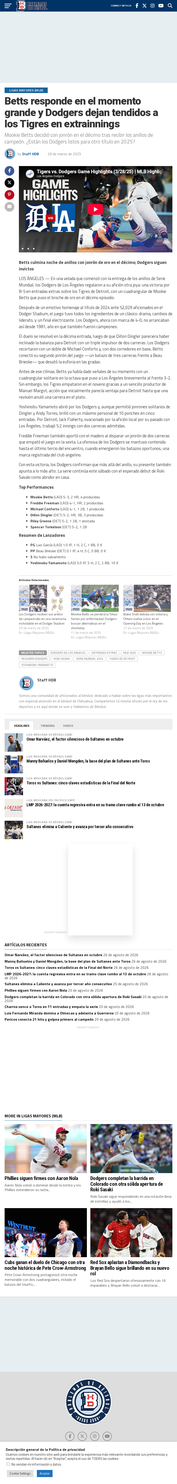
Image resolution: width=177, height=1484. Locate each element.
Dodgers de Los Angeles (68, 652)
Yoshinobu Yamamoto (37, 665)
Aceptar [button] (45, 1473)
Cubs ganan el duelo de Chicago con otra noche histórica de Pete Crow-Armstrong (45, 1265)
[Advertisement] (88, 47)
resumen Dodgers (34, 658)
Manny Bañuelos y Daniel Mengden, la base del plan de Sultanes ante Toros (88, 761)
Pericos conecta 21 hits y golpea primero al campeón (49, 1019)
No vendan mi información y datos (36, 1464)
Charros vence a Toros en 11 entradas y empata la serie (51, 1006)
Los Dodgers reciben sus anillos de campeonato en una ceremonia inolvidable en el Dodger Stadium (42, 619)
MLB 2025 (129, 652)
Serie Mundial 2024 (89, 658)
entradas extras (104, 652)
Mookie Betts (152, 652)
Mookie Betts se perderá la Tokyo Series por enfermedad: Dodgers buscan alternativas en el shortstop (94, 621)
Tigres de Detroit (122, 658)
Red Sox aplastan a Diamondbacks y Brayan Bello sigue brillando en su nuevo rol (129, 1268)
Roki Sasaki (62, 658)
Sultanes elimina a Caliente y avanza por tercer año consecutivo (80, 826)
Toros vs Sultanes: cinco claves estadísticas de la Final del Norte (81, 782)
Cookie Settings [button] (20, 1473)
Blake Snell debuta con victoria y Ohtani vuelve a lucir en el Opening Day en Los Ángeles (145, 619)
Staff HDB (30, 154)
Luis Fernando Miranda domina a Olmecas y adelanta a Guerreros (59, 1013)
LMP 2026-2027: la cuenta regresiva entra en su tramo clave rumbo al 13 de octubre (95, 804)
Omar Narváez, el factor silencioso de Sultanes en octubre (75, 739)
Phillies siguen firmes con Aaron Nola (36, 990)
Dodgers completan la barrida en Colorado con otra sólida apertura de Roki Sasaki (73, 996)
